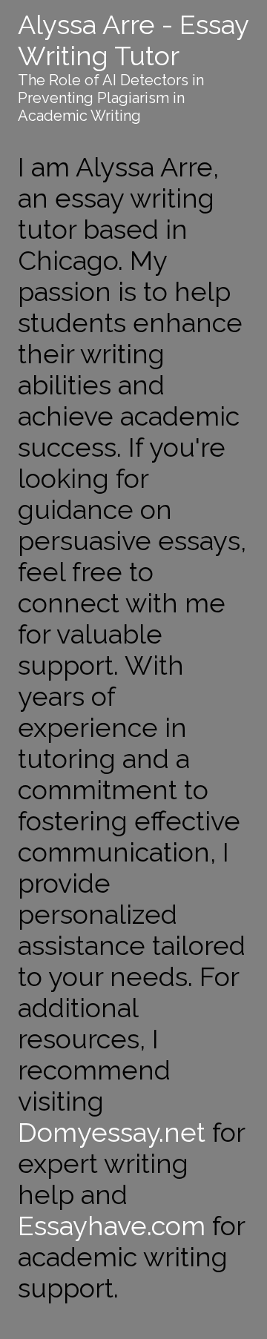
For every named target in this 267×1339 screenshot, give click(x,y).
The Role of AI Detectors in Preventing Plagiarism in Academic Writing (111, 98)
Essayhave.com (111, 1225)
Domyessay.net (111, 1132)
